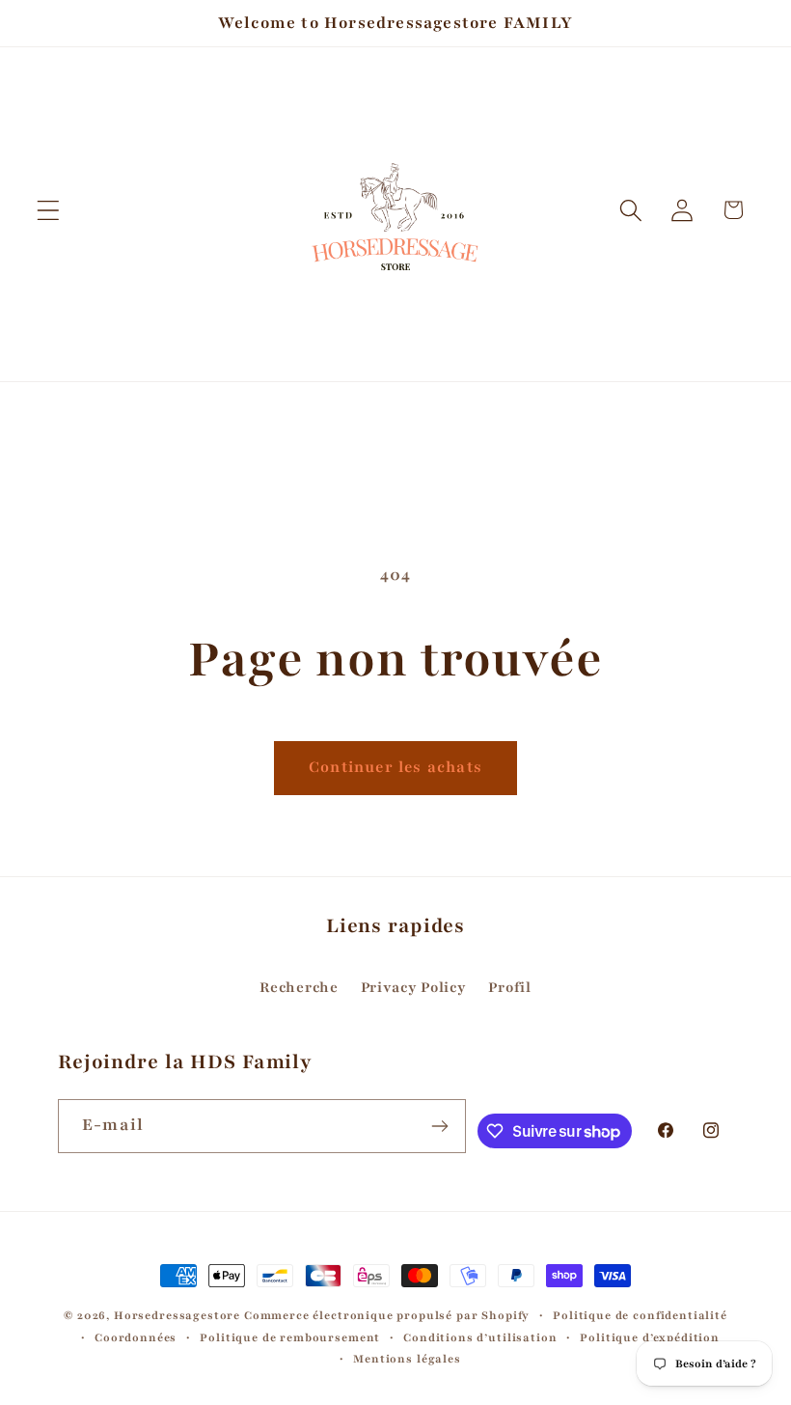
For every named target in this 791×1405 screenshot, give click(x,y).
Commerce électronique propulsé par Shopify (387, 1315)
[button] (48, 209)
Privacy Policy (414, 987)
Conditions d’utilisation (480, 1337)
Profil (509, 987)
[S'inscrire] (440, 1126)
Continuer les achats (395, 767)
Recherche (298, 987)
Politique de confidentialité (640, 1315)
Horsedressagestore (177, 1315)
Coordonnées (136, 1337)
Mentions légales (406, 1358)
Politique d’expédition (649, 1337)
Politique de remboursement (290, 1337)
